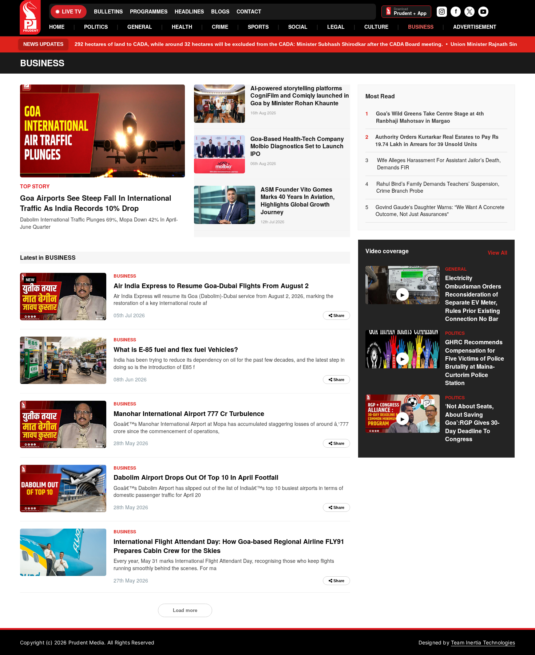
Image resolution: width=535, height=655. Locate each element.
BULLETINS (108, 11)
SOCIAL (298, 26)
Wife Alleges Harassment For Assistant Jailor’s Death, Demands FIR (439, 164)
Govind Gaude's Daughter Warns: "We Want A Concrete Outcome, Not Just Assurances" (440, 211)
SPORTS (258, 26)
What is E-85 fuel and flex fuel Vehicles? (176, 349)
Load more (185, 610)
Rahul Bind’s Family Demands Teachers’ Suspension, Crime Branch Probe (437, 187)
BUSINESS (420, 26)
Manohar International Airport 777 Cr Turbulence (189, 413)
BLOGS (220, 11)
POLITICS (96, 26)
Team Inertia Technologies (483, 642)
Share (338, 315)
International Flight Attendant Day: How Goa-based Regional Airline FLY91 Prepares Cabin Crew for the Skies (229, 546)
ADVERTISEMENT (474, 26)
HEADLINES (189, 11)
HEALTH (182, 26)
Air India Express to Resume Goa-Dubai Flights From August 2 (211, 285)
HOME (56, 26)
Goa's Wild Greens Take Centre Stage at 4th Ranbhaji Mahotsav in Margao (430, 117)
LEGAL (336, 26)
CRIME (220, 26)
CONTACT (249, 11)
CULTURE (376, 26)
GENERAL (139, 26)
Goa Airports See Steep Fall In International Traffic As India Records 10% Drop (95, 202)
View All (497, 252)
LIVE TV (71, 11)
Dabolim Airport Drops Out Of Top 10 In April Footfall (196, 477)
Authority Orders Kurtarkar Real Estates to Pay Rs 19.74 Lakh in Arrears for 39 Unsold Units (437, 140)
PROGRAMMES (148, 11)
